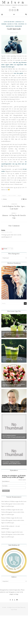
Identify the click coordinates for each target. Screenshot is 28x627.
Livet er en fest (9, 21)
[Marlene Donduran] (14, 282)
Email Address (6, 481)
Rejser (19, 195)
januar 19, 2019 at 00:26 (6, 232)
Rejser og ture (12, 24)
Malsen (14, 2)
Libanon (4, 195)
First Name (4, 485)
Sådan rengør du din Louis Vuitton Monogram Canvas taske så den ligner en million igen (13, 504)
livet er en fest (12, 195)
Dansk (5, 248)
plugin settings (14, 594)
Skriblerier (18, 26)
